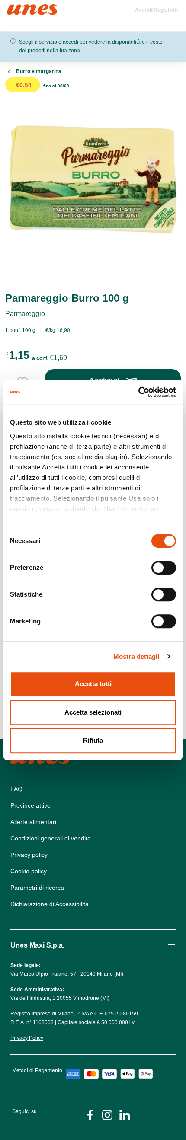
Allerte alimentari (33, 821)
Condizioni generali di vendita (50, 838)
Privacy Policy (26, 1038)
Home (16, 8)
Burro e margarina (38, 71)
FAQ (16, 789)
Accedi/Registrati (156, 10)
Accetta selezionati (93, 712)
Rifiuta (93, 740)
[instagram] (107, 1114)
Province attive (30, 805)
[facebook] (90, 1114)
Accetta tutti (93, 683)
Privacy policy (29, 854)
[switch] (163, 568)
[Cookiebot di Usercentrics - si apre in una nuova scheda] (138, 392)
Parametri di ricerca (37, 887)
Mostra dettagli (136, 656)
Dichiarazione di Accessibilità (49, 904)
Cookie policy (28, 871)
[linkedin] (124, 1114)
